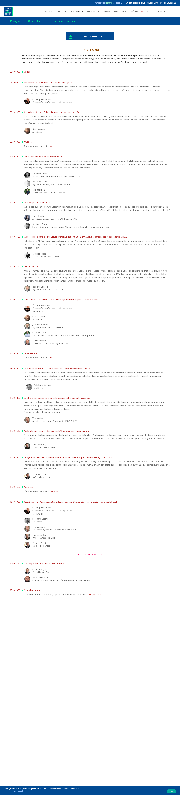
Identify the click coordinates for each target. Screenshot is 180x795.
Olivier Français (39, 569)
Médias (134, 11)
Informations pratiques (114, 11)
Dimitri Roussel (39, 253)
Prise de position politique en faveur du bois (44, 563)
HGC (52, 357)
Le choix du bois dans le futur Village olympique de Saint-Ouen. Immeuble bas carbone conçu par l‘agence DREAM (75, 236)
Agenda (161, 11)
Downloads (142, 14)
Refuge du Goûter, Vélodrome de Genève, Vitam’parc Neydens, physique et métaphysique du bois (68, 457)
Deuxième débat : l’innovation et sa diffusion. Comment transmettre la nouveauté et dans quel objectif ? (71, 502)
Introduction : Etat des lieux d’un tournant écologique (48, 82)
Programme (75, 11)
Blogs (149, 11)
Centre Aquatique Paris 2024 (37, 202)
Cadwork (54, 491)
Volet (52, 146)
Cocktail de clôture (32, 590)
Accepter (171, 791)
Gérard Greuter (39, 332)
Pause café (28, 141)
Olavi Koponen (39, 129)
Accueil (48, 11)
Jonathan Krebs (39, 181)
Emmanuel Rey (39, 444)
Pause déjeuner (31, 353)
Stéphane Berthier (42, 385)
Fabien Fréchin (39, 340)
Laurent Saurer (39, 173)
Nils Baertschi (38, 189)
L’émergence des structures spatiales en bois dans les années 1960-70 (57, 368)
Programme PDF (93, 36)
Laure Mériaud (39, 216)
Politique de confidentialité (14, 791)
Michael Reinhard (40, 577)
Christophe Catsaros (41, 99)
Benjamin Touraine (41, 224)
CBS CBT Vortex (31, 266)
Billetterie (91, 11)
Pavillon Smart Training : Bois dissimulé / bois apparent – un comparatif (56, 431)
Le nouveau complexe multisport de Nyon (43, 156)
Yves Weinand (38, 418)
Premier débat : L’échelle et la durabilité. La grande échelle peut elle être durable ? (61, 299)
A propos (59, 11)
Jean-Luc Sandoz (40, 286)
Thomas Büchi (39, 474)
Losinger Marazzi (95, 594)
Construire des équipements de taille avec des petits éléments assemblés (57, 398)
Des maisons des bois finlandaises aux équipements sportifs (51, 112)
